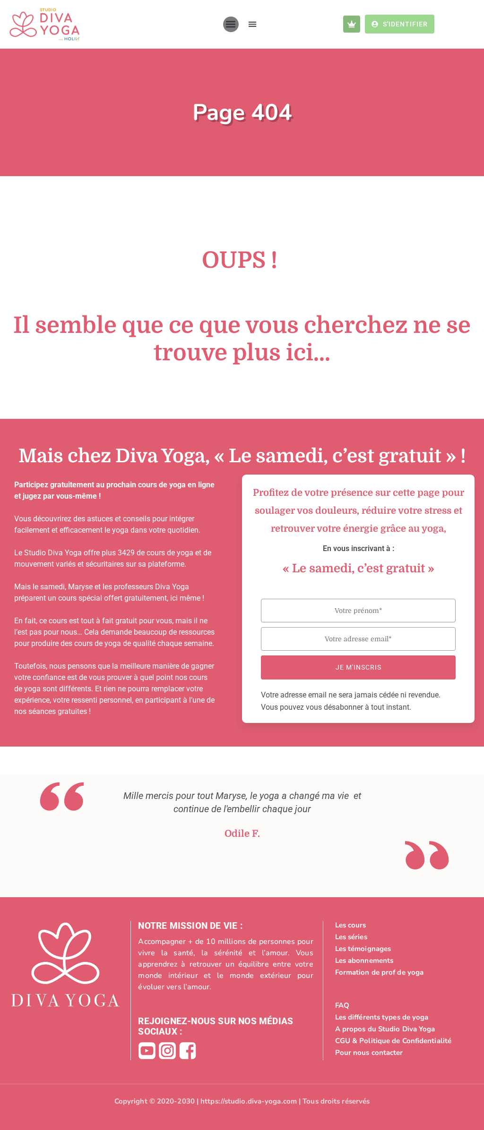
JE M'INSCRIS (358, 667)
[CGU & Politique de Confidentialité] (403, 1041)
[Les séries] (403, 937)
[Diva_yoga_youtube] (147, 1051)
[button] (231, 24)
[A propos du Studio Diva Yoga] (403, 1029)
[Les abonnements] (403, 960)
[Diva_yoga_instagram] (167, 1051)
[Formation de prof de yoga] (403, 972)
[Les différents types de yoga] (403, 1017)
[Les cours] (403, 925)
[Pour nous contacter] (403, 1052)
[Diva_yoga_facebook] (188, 1051)
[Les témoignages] (403, 948)
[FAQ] (403, 1005)
